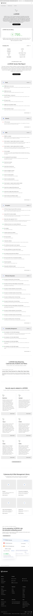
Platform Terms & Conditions (16, 613)
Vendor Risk (14, 578)
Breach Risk (25, 578)
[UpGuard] (3, 3)
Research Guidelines (23, 613)
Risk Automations (15, 582)
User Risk (14, 580)
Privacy (31, 613)
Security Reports (3, 5)
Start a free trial (22, 39)
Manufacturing (10, 5)
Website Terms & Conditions (7, 613)
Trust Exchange (26, 580)
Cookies (28, 613)
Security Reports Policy (6, 565)
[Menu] (31, 3)
